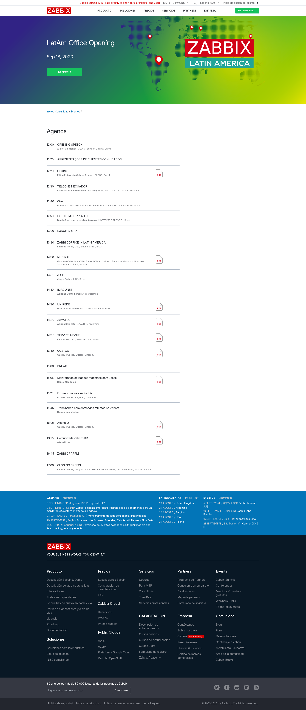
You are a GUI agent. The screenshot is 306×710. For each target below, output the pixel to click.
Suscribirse (121, 690)
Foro (219, 630)
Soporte (144, 579)
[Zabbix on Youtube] (256, 687)
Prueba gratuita (107, 624)
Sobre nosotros (187, 630)
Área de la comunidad (230, 654)
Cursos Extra (147, 646)
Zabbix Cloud (109, 603)
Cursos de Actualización (154, 640)
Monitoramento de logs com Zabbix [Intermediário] (118, 515)
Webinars (53, 497)
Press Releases (187, 642)
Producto (54, 571)
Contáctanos (185, 624)
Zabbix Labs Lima (246, 518)
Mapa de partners (188, 597)
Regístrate (64, 72)
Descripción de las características (68, 585)
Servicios (146, 571)
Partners (184, 571)
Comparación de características (108, 587)
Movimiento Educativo (230, 648)
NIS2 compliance (58, 659)
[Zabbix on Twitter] (217, 687)
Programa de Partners (191, 579)
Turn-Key (145, 597)
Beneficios (105, 612)
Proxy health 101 (95, 503)
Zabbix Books (225, 659)
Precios (104, 571)
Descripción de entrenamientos (149, 626)
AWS (101, 640)
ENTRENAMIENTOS (170, 497)
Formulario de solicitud (191, 603)
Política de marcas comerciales (189, 655)
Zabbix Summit (225, 579)
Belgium (180, 512)
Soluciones (56, 639)
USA (178, 517)
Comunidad (61, 111)
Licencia (52, 618)
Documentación (57, 630)
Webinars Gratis (226, 601)
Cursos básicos (149, 634)
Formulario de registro (153, 651)
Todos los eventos (228, 607)
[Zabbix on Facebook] (227, 687)
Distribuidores (186, 591)
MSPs (166, 2)
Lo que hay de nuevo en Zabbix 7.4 (69, 603)
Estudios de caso (58, 654)
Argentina (181, 507)
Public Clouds (109, 632)
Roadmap (53, 624)
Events (221, 571)
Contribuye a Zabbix (229, 642)
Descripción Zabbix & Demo (64, 579)
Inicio (50, 111)
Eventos (75, 111)
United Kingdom (185, 503)
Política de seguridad (60, 703)
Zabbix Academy (150, 657)
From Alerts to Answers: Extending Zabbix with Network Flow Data (115, 520)
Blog (219, 624)
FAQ (101, 595)
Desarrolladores (226, 636)
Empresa (184, 616)
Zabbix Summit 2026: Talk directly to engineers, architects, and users (120, 2)
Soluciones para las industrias (65, 648)
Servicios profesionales (154, 603)
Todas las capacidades (61, 597)
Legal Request (151, 703)
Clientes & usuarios (189, 648)
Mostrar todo (69, 497)
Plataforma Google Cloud (114, 652)
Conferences (224, 585)
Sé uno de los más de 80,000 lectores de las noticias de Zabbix (87, 683)
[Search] (195, 3)
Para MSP (145, 585)
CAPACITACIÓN (152, 616)
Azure (102, 646)
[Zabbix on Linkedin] (246, 687)
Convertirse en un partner (193, 585)
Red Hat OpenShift (110, 658)
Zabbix (59, 10)
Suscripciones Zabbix (111, 579)
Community (179, 2)
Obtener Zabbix (247, 10)
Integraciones (55, 591)
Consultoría (146, 591)
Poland (180, 521)
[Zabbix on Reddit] (236, 687)
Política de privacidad (88, 703)
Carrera (190, 636)
